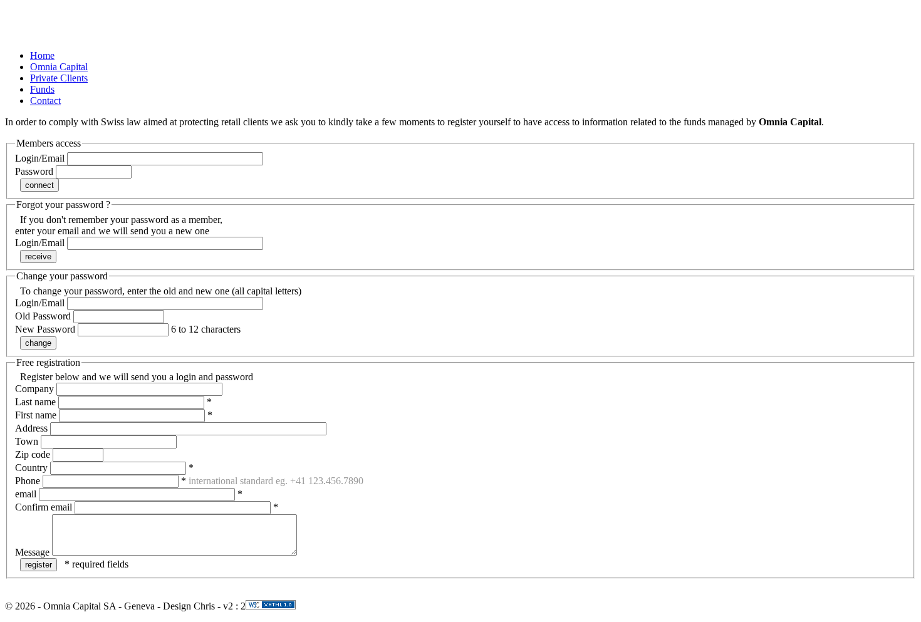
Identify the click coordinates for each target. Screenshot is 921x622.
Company (34, 388)
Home (42, 55)
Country (31, 467)
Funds (42, 89)
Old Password (43, 316)
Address (31, 428)
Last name (35, 402)
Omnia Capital (59, 66)
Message (32, 552)
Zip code (32, 454)
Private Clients (59, 78)
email (25, 494)
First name (35, 415)
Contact (45, 100)
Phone (27, 480)
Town (26, 441)
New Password (45, 329)
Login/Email (40, 158)
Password (34, 171)
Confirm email (43, 507)
